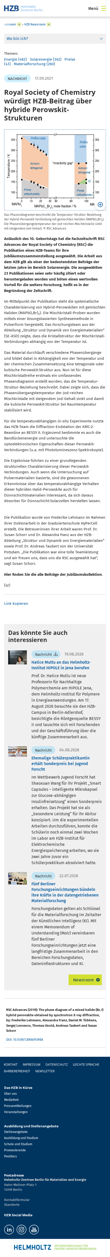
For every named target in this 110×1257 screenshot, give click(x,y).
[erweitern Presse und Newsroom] (19, 24)
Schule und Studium (18, 1144)
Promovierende (15, 1150)
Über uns (10, 1093)
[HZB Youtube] (34, 1230)
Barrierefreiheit (17, 1071)
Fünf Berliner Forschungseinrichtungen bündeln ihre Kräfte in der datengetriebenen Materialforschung (64, 892)
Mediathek (11, 1100)
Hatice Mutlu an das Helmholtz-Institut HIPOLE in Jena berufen (61, 665)
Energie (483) (15, 59)
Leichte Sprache (86, 1064)
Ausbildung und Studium (21, 1138)
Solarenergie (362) (45, 59)
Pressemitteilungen (17, 1106)
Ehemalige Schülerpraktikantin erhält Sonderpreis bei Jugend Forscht (60, 764)
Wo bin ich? (17, 38)
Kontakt (11, 1064)
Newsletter (44, 1071)
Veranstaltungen (16, 1112)
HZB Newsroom (35, 24)
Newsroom (83, 980)
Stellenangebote (16, 1132)
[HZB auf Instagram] (21, 1230)
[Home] (23, 8)
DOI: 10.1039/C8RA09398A (24, 1039)
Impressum (31, 1064)
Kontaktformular (17, 1200)
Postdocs (10, 1156)
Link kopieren (16, 603)
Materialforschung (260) (34, 64)
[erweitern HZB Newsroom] (49, 24)
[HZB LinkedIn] (9, 1230)
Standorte (11, 1205)
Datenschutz (57, 1064)
